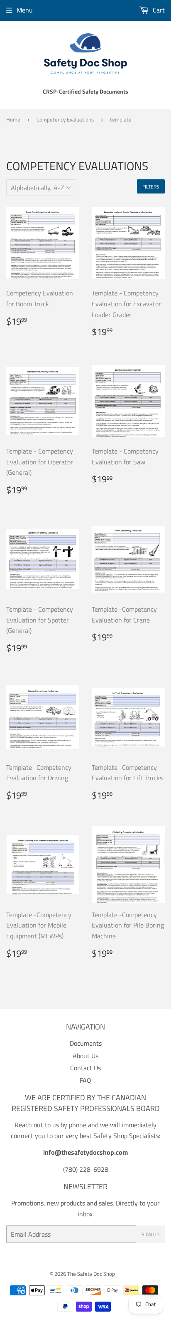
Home (13, 119)
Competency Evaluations (65, 119)
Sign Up (150, 1234)
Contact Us (85, 1068)
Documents (86, 1043)
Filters (150, 187)
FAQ (85, 1080)
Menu (25, 10)
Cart (158, 10)
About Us (85, 1056)
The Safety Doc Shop (91, 1274)
